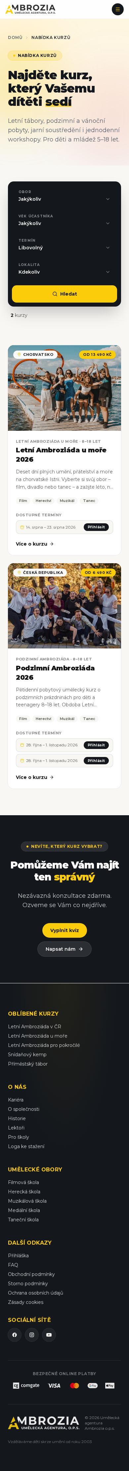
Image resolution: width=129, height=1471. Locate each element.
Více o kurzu (31, 544)
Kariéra (15, 1100)
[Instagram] (31, 1335)
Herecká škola (24, 1192)
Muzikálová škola (27, 1201)
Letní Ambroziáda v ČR (34, 1027)
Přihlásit (96, 527)
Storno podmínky (28, 1284)
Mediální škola (24, 1210)
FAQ (13, 1265)
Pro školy (18, 1137)
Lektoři (16, 1128)
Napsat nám (60, 949)
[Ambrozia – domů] (30, 9)
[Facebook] (14, 1335)
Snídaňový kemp (27, 1055)
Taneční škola (23, 1220)
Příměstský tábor (28, 1064)
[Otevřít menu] (118, 9)
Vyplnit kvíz (64, 930)
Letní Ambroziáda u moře (37, 1036)
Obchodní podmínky (31, 1274)
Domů (15, 37)
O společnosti (23, 1109)
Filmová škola (23, 1182)
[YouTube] (49, 1335)
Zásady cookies (25, 1302)
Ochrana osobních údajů (35, 1293)
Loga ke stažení (26, 1146)
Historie (17, 1118)
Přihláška (18, 1256)
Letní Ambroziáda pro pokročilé (44, 1045)
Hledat (68, 294)
